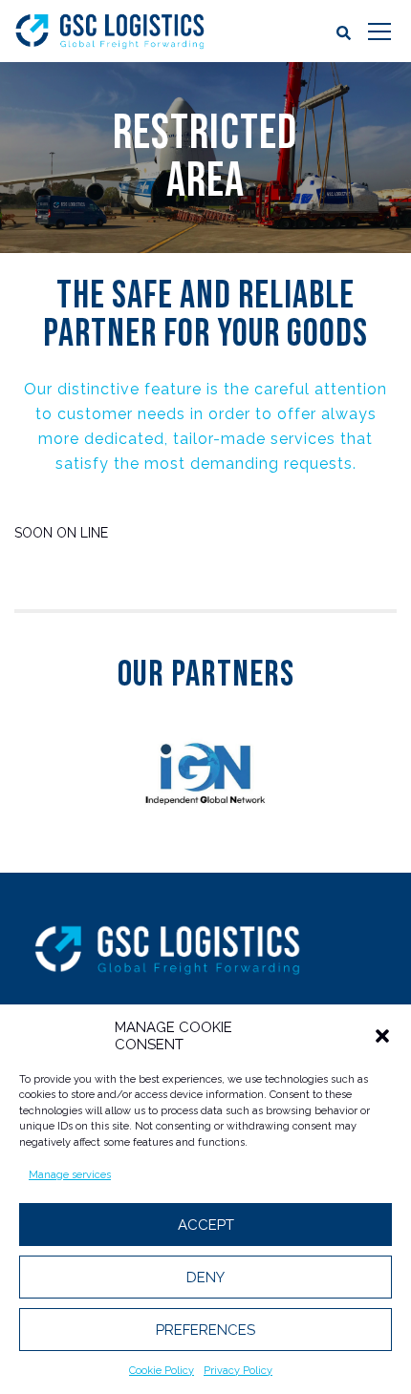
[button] (382, 1036)
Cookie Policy (161, 1370)
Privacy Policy (238, 1370)
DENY (205, 1277)
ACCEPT (206, 1225)
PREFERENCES (205, 1330)
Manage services (70, 1175)
